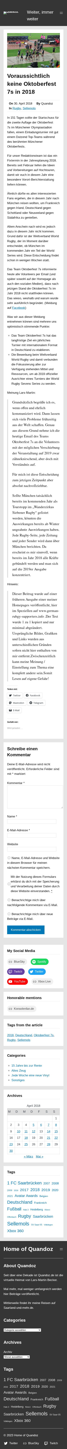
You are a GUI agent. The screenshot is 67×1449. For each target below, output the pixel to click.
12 (33, 1131)
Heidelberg (36, 1209)
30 (11, 1151)
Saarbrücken (43, 1216)
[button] (13, 12)
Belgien (43, 1196)
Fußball (14, 1209)
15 (56, 1131)
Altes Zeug (18, 1070)
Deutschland (23, 1035)
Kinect (47, 1210)
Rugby (17, 108)
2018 (10, 1035)
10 (18, 1131)
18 (26, 1137)
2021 (10, 1196)
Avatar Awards (26, 1196)
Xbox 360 (15, 1231)
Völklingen (48, 1225)
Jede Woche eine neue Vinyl (30, 1075)
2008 (55, 1183)
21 (48, 1137)
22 (56, 1137)
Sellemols (29, 108)
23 (11, 1144)
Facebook (18, 308)
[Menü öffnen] (61, 13)
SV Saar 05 (36, 1225)
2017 (24, 1190)
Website (12, 844)
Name (12, 816)
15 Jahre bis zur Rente (26, 1065)
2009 (9, 1190)
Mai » (39, 1156)
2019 (45, 1190)
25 (26, 1144)
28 (48, 1144)
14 (48, 1131)
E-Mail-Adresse (18, 830)
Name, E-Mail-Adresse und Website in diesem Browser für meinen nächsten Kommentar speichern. (33, 862)
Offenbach (11, 1217)
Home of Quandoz (28, 1249)
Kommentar (16, 783)
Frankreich (40, 1202)
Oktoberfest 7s (44, 1035)
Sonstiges (18, 1080)
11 (26, 1131)
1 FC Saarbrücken (24, 1183)
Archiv (8, 1352)
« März (28, 1156)
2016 (16, 1190)
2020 (55, 1190)
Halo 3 (26, 1210)
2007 (46, 1183)
